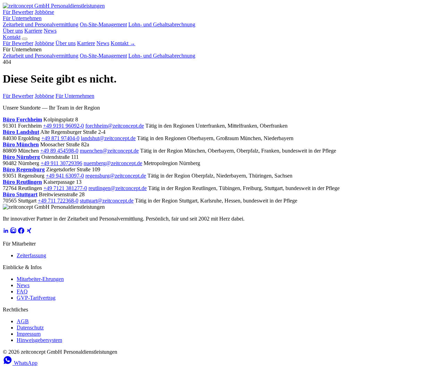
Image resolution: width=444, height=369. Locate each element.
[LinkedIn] (6, 232)
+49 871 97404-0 (60, 138)
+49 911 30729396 (61, 163)
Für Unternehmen (22, 18)
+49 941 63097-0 (65, 176)
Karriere (33, 31)
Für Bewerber (18, 12)
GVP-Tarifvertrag (36, 298)
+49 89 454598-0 (59, 151)
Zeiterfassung (31, 255)
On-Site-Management (103, 24)
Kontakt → (123, 43)
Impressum (29, 334)
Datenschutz (30, 328)
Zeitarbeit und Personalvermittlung (40, 24)
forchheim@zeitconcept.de (114, 126)
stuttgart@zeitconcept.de (107, 201)
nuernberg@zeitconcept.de (113, 163)
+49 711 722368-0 (58, 201)
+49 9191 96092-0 (63, 126)
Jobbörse (44, 12)
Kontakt (11, 37)
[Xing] (29, 232)
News (50, 31)
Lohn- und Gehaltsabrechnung (161, 24)
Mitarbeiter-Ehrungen (40, 279)
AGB (23, 321)
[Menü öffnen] (24, 39)
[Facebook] (21, 232)
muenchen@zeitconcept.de (109, 151)
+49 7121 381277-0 (65, 188)
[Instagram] (13, 232)
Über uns (13, 31)
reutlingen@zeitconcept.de (117, 188)
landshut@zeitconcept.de (108, 138)
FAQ (22, 291)
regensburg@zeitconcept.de (115, 176)
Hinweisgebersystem (39, 340)
